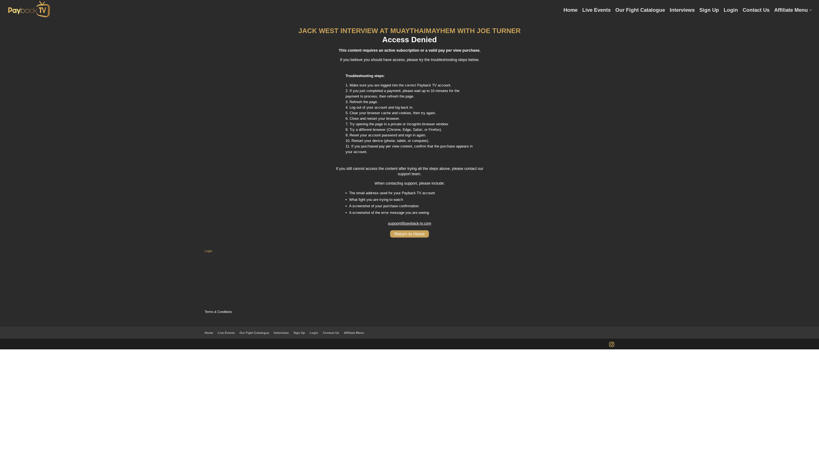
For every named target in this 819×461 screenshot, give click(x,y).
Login (731, 11)
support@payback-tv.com (409, 223)
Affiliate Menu (791, 11)
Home (570, 11)
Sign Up (709, 11)
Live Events (596, 11)
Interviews (682, 11)
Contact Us (756, 11)
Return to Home (409, 234)
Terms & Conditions (218, 312)
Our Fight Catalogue (640, 11)
